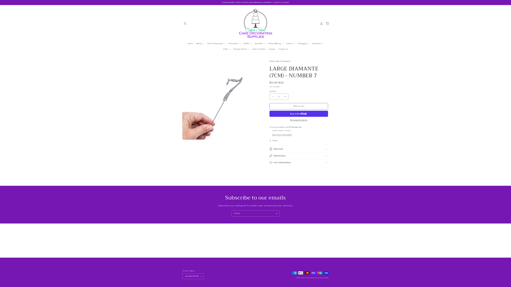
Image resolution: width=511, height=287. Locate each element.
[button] (185, 23)
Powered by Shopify (322, 278)
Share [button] (275, 141)
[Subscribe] (276, 213)
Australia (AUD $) (192, 276)
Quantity (272, 91)
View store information (282, 135)
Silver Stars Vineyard (308, 278)
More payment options (298, 120)
